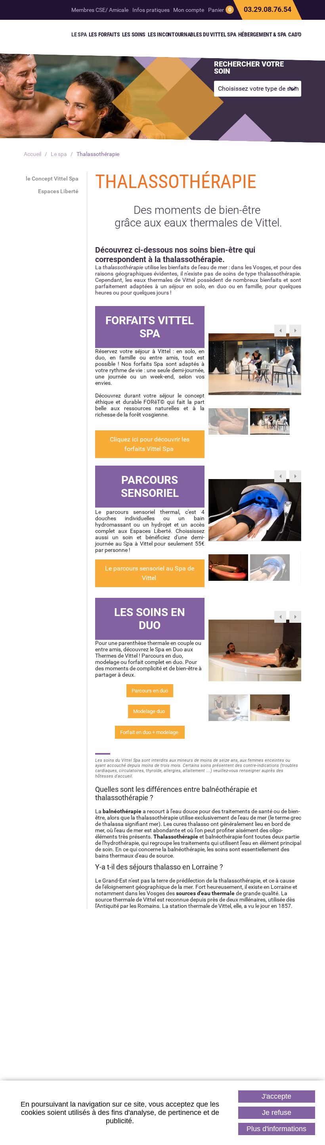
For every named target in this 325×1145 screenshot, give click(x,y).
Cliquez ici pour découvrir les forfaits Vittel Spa (149, 444)
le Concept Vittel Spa (52, 178)
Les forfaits (220, 1032)
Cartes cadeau (105, 1032)
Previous (280, 331)
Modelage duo (149, 711)
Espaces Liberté (58, 191)
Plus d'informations (276, 1129)
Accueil (32, 154)
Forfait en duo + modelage (150, 732)
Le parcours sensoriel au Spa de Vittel (149, 573)
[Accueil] (37, 33)
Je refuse (276, 1112)
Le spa (59, 154)
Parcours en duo (150, 691)
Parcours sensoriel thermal (163, 1032)
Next (295, 331)
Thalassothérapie (97, 154)
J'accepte (276, 1096)
